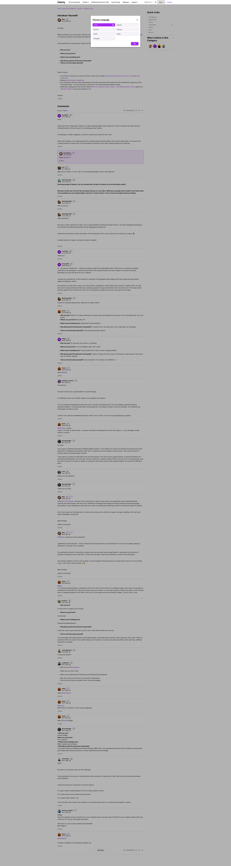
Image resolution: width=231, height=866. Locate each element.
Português (97, 38)
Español (119, 25)
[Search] (155, 2)
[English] (61, 2)
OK (135, 43)
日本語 (95, 34)
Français (119, 29)
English (96, 25)
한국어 (119, 34)
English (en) (147, 2)
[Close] (137, 20)
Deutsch (96, 29)
